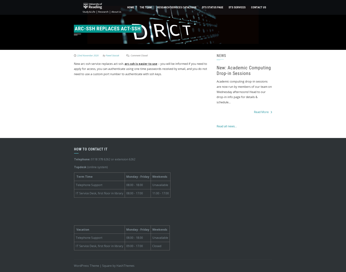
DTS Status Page (212, 7)
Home (130, 7)
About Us (116, 11)
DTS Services (237, 7)
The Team (146, 7)
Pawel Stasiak (112, 55)
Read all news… (227, 126)
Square (107, 266)
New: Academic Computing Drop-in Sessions (244, 70)
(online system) (91, 167)
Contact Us (258, 7)
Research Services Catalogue (177, 7)
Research (103, 11)
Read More (261, 112)
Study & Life (89, 11)
